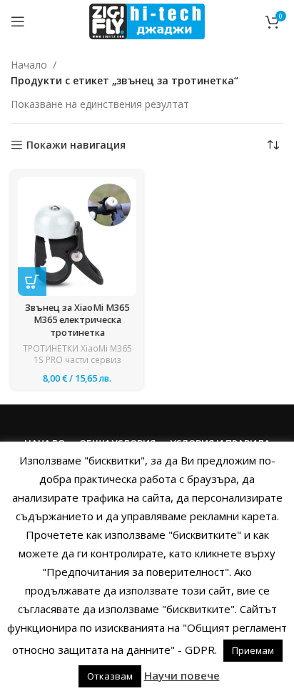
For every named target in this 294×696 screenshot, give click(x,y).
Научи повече (182, 675)
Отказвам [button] (110, 676)
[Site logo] (146, 20)
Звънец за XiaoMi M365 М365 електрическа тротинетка (77, 320)
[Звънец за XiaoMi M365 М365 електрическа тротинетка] (77, 236)
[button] (32, 281)
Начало (29, 64)
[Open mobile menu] (18, 21)
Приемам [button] (253, 650)
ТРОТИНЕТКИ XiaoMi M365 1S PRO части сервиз (77, 355)
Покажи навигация (76, 145)
